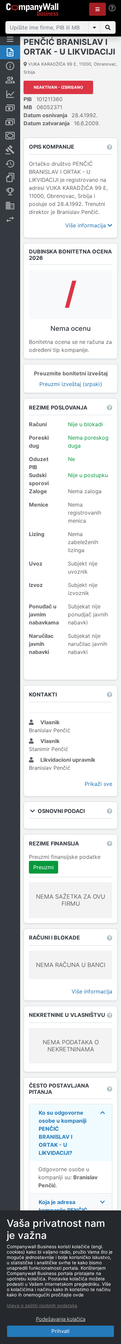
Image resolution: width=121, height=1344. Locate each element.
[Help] (112, 8)
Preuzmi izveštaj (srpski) (70, 384)
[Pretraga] (108, 27)
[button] (97, 9)
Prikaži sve (98, 783)
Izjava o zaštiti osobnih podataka (42, 1305)
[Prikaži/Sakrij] (94, 27)
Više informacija (86, 225)
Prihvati (60, 1331)
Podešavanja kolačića (60, 1319)
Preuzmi (43, 867)
